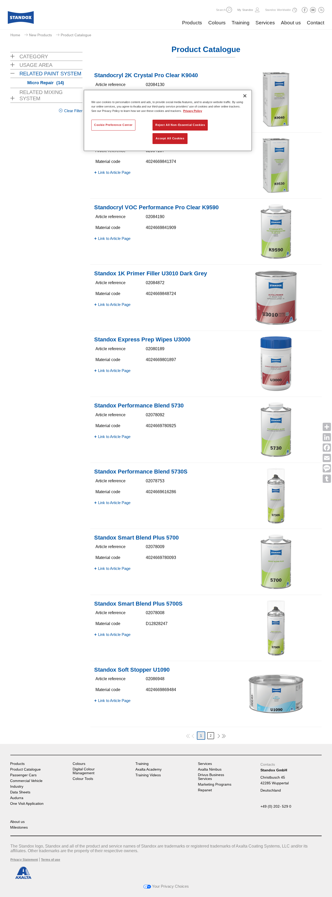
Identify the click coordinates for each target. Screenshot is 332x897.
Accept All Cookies (170, 138)
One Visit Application (27, 804)
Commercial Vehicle (26, 781)
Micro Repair (45, 82)
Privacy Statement (24, 860)
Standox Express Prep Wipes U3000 (142, 339)
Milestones (19, 827)
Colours (217, 22)
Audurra (16, 798)
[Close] (245, 96)
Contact (315, 22)
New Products (40, 35)
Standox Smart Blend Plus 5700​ (136, 537)
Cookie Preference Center (113, 124)
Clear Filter (73, 111)
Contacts (267, 764)
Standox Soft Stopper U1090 (132, 669)
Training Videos (148, 775)
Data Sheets (20, 792)
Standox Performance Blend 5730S (141, 471)
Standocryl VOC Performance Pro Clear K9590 (156, 207)
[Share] (327, 427)
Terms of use (50, 860)
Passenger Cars (23, 775)
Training (241, 22)
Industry (16, 786)
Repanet (205, 790)
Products (192, 22)
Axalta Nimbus (210, 769)
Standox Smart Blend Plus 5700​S (138, 603)
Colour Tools (83, 779)
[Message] (327, 468)
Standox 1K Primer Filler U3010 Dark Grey (150, 273)
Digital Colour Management (84, 771)
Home (15, 35)
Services (265, 22)
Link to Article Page (114, 172)
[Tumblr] (327, 478)
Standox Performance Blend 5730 (139, 405)
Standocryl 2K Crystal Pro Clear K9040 (146, 75)
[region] (168, 120)
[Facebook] (327, 447)
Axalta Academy (148, 769)
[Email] (327, 458)
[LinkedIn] (327, 437)
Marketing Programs (214, 784)
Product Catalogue (25, 769)
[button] (229, 10)
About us (291, 22)
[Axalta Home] (21, 19)
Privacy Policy (192, 110)
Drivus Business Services (211, 777)
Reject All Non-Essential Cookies (180, 124)
